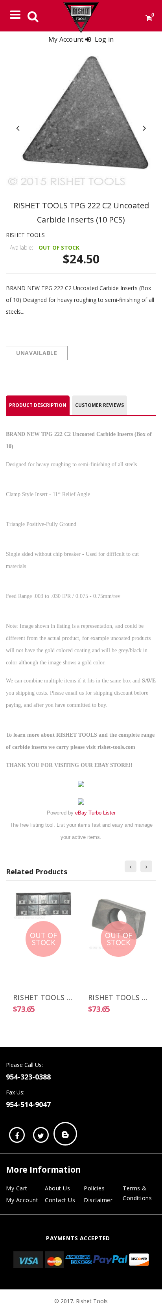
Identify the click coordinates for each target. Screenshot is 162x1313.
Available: (21, 247)
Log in (104, 39)
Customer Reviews (99, 405)
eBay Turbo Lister (95, 813)
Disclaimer (98, 1200)
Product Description (37, 405)
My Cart (17, 1188)
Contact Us (60, 1200)
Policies (94, 1188)
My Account (22, 1200)
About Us (57, 1188)
